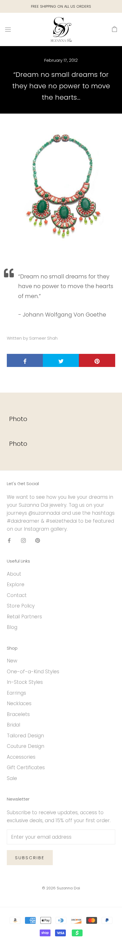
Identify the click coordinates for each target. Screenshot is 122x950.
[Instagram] (23, 540)
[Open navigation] (8, 29)
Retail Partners (24, 616)
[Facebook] (9, 540)
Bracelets (18, 714)
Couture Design (25, 746)
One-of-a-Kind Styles (33, 671)
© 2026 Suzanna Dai (61, 888)
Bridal (13, 724)
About (14, 574)
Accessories (21, 757)
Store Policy (21, 605)
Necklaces (19, 703)
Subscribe (30, 858)
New (12, 660)
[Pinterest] (37, 540)
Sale (12, 778)
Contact (17, 595)
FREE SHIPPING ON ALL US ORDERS (61, 6)
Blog (12, 627)
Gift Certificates (26, 767)
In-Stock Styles (25, 682)
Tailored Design (25, 735)
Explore (15, 584)
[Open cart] (114, 29)
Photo (18, 419)
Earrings (16, 693)
